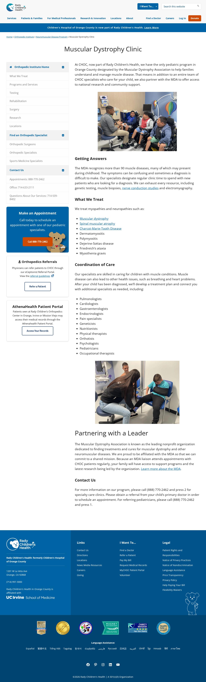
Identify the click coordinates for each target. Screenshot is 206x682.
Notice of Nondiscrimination (178, 565)
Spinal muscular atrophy (97, 223)
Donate (195, 18)
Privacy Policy (170, 580)
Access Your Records (37, 331)
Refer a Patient (37, 286)
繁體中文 (42, 648)
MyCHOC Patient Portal (132, 570)
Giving (80, 575)
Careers (170, 18)
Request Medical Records (133, 565)
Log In (182, 18)
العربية (133, 648)
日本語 (123, 648)
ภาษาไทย (175, 648)
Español (30, 648)
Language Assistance (174, 570)
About (129, 18)
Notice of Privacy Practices (177, 560)
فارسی (101, 648)
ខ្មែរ (149, 648)
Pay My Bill (125, 560)
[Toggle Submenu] (63, 67)
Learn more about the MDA (161, 469)
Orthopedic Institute (24, 36)
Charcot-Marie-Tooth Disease (101, 228)
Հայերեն (90, 648)
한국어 (78, 648)
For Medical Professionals (61, 18)
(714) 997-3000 (14, 581)
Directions (82, 555)
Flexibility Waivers (172, 589)
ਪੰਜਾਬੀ (142, 648)
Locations (116, 18)
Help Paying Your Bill (174, 585)
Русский (112, 648)
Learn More (151, 27)
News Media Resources (89, 565)
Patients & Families (31, 18)
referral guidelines (40, 276)
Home (9, 36)
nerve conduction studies (140, 188)
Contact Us (83, 550)
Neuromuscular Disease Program (51, 36)
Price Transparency (173, 575)
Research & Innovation (93, 18)
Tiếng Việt (55, 648)
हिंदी (166, 648)
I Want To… (147, 6)
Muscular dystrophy (94, 219)
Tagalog (67, 648)
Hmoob (157, 648)
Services (11, 18)
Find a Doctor (153, 18)
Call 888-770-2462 (37, 242)
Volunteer (125, 575)
